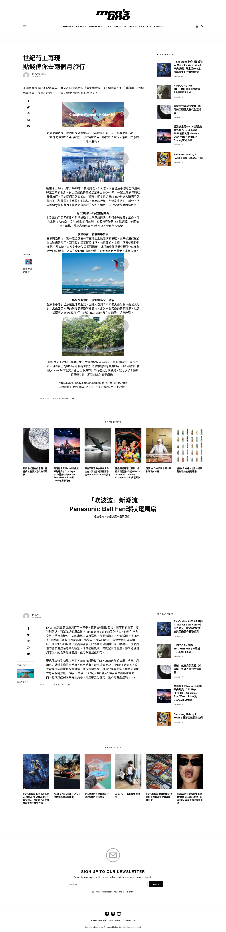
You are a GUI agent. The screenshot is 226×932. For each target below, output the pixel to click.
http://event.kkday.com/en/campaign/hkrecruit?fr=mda (93, 383)
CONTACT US (130, 920)
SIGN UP (156, 884)
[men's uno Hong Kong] (113, 14)
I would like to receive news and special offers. (114, 892)
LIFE (72, 398)
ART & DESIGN (58, 685)
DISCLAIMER (115, 920)
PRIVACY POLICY (98, 920)
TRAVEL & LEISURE (60, 398)
